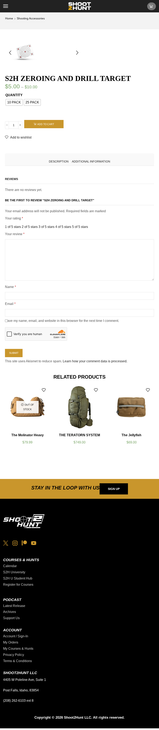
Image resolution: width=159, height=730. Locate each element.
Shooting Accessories (31, 18)
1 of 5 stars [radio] (13, 227)
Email (10, 304)
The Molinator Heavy (27, 435)
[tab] (59, 162)
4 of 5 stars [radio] (63, 227)
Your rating (14, 218)
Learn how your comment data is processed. (95, 361)
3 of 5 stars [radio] (46, 227)
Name (10, 287)
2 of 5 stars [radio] (30, 227)
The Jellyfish (131, 435)
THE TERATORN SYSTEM (79, 435)
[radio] (14, 102)
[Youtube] (33, 543)
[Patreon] (24, 543)
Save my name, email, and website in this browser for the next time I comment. (62, 320)
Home (9, 18)
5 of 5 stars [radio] (80, 227)
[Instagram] (15, 543)
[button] (5, 6)
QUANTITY (14, 95)
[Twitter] (5, 543)
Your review (14, 234)
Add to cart (45, 124)
